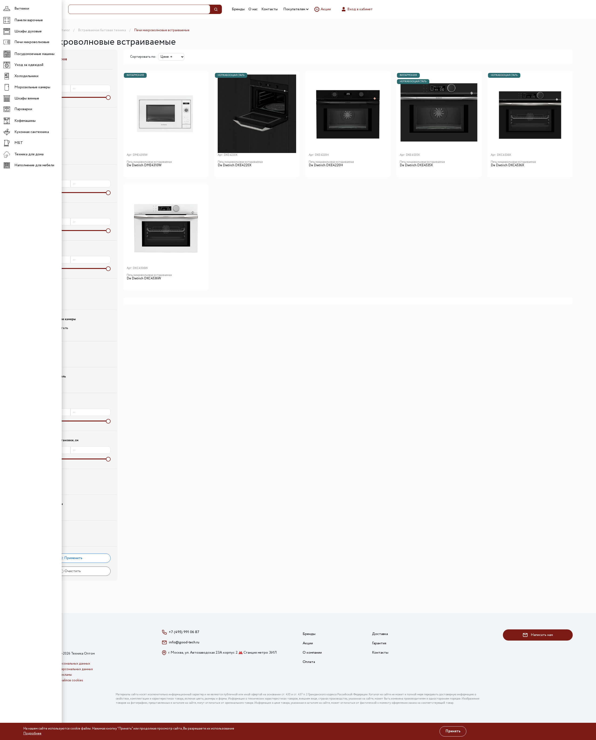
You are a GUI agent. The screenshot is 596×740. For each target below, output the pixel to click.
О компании (312, 652)
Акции (325, 9)
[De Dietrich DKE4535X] (439, 114)
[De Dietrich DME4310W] (166, 114)
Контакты (269, 9)
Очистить (72, 571)
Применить (72, 558)
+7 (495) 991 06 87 (184, 632)
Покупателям (294, 9)
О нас (253, 9)
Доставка (380, 634)
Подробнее (32, 733)
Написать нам (541, 635)
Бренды (238, 9)
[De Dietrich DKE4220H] (348, 114)
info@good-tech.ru (184, 642)
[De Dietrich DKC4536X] (530, 114)
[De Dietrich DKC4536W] (166, 227)
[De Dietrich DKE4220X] (257, 114)
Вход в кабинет (359, 9)
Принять (453, 731)
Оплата (309, 662)
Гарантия (379, 643)
